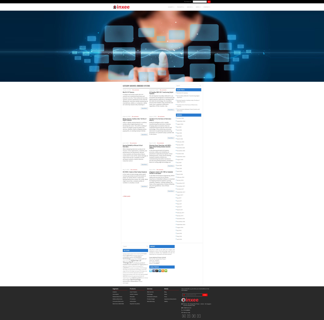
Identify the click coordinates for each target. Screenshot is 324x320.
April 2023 (179, 171)
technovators (126, 281)
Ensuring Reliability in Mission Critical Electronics (133, 146)
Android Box (133, 301)
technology (135, 279)
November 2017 (181, 186)
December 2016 (181, 218)
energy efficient (134, 259)
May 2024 (179, 133)
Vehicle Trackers (134, 294)
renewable (130, 274)
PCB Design (144, 268)
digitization (129, 255)
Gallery (166, 301)
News (165, 294)
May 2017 (179, 204)
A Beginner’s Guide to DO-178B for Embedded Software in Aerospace (161, 172)
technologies (126, 279)
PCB (141, 268)
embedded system (128, 257)
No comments (135, 90)
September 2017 (181, 192)
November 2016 (181, 221)
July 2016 (179, 230)
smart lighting (141, 274)
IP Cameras (133, 299)
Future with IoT (142, 259)
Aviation (115, 292)
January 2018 (180, 180)
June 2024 (179, 130)
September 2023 (181, 156)
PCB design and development (129, 269)
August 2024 (180, 124)
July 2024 (179, 127)
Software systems (137, 277)
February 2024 (180, 142)
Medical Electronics (117, 296)
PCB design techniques (134, 271)
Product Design (151, 299)
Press (165, 296)
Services (189, 7)
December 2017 (181, 183)
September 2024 (181, 121)
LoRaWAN (126, 268)
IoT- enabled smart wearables (134, 263)
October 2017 (180, 189)
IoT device (133, 266)
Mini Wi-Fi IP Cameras (128, 92)
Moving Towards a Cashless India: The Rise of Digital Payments (134, 119)
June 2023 (179, 165)
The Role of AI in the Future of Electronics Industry (160, 119)
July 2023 (179, 162)
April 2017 (179, 207)
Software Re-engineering (133, 276)
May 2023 (179, 168)
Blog (165, 292)
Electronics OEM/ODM (118, 303)
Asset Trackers (133, 292)
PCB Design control (140, 269)
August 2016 (180, 227)
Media (197, 7)
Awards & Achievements (170, 299)
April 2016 (179, 239)
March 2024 (180, 139)
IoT (131, 262)
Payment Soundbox (135, 303)
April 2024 (179, 136)
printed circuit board (127, 272)
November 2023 (181, 150)
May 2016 (179, 236)
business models (126, 253)
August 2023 (180, 159)
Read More (144, 108)
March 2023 (180, 174)
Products (180, 7)
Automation (116, 294)
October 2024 (180, 118)
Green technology (127, 261)
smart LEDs (135, 274)
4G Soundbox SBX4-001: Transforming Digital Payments (161, 93)
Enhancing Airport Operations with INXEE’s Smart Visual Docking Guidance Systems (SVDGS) (160, 146)
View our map (186, 312)
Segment (170, 7)
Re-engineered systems (137, 272)
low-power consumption (134, 268)
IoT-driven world (138, 263)
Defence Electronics (117, 299)
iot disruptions (139, 266)
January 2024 (180, 145)
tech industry (145, 277)
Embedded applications (138, 255)
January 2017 (180, 215)
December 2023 (181, 147)
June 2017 (179, 201)
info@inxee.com (187, 308)
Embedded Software (152, 296)
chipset (131, 253)
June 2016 (179, 233)
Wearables (134, 281)
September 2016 (181, 224)
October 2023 (180, 153)
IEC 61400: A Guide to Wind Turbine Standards (135, 172)
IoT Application (142, 264)
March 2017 (180, 209)
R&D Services (150, 292)
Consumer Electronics (118, 301)
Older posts (126, 196)
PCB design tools (143, 271)
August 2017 (180, 195)
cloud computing (137, 253)
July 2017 (179, 198)
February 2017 (180, 212)
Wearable (132, 296)
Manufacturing (150, 301)
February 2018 (180, 177)
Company (206, 7)
